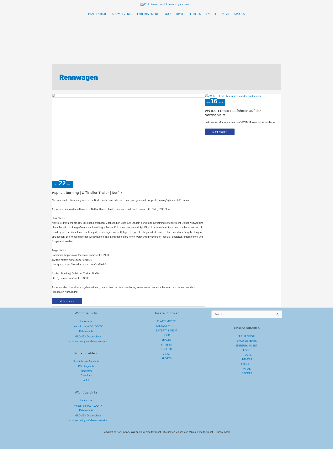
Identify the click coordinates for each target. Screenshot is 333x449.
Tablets (86, 380)
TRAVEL (166, 339)
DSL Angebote (86, 366)
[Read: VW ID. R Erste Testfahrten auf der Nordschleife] (233, 96)
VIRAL (166, 353)
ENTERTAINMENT (166, 330)
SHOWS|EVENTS (166, 326)
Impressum (86, 321)
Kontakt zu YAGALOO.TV (88, 326)
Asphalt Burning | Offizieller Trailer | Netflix (87, 193)
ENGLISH (166, 349)
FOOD (166, 335)
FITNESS (166, 344)
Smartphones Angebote (86, 361)
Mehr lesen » (66, 301)
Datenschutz (86, 331)
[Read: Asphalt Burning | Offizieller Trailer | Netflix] (129, 136)
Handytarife (86, 370)
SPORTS (166, 358)
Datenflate (86, 375)
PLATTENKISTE (166, 321)
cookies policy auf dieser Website (88, 341)
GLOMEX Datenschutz (88, 336)
